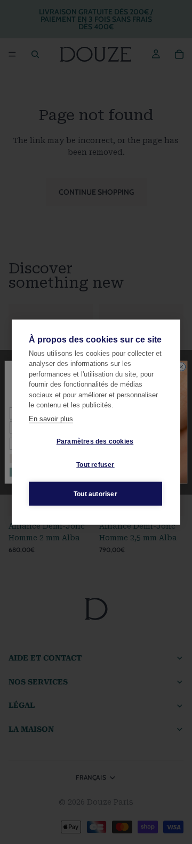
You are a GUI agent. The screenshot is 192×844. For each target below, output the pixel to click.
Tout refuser (95, 464)
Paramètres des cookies (95, 441)
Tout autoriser (95, 493)
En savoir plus (51, 418)
